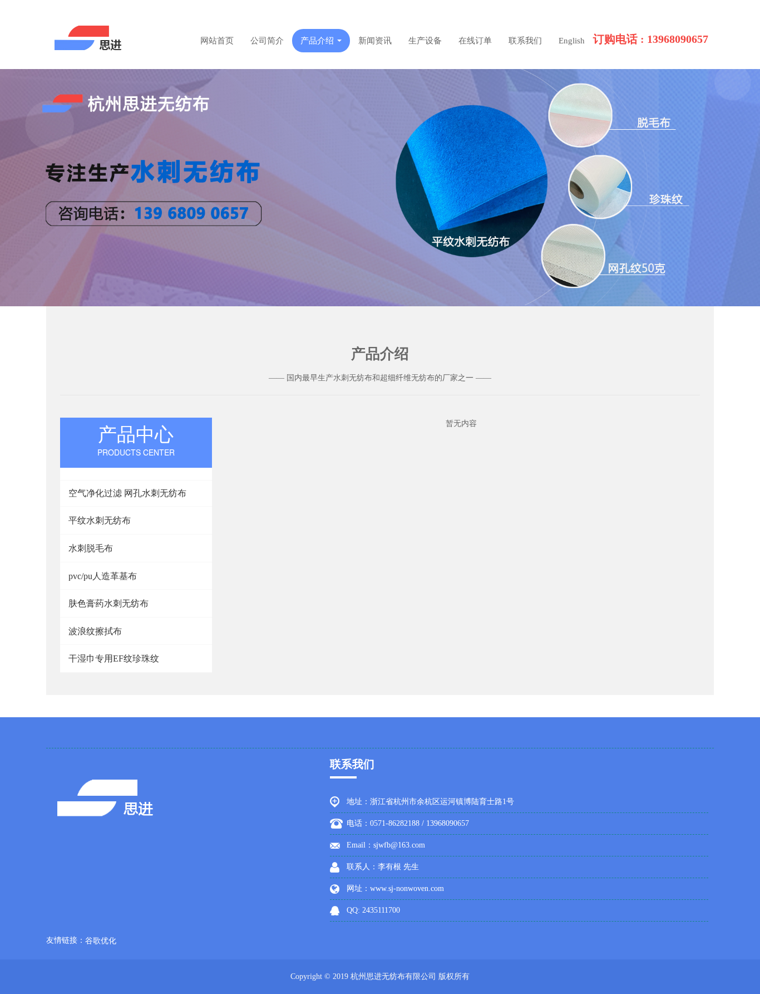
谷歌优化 (100, 941)
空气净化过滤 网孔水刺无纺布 (127, 493)
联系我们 (525, 40)
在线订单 (475, 40)
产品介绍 (318, 40)
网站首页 (217, 40)
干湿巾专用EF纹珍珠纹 (113, 658)
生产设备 (425, 40)
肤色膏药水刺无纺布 (108, 603)
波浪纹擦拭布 (95, 631)
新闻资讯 (375, 40)
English (572, 40)
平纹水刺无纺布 (99, 520)
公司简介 (267, 40)
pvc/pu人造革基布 (102, 576)
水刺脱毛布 (90, 548)
